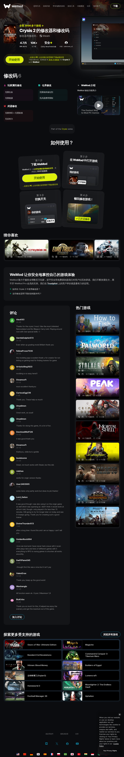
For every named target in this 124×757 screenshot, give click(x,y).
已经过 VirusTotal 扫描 (48, 46)
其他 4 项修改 (54, 60)
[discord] (46, 744)
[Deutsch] (31, 754)
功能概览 (80, 6)
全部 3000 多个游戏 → (31, 25)
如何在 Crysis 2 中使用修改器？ (26, 289)
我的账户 (96, 6)
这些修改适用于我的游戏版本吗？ (27, 293)
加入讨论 (17, 617)
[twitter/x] (57, 744)
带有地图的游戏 (59, 6)
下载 (115, 6)
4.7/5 (23, 43)
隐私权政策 (64, 734)
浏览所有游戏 (110, 634)
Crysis (64, 129)
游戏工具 (71, 6)
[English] (17, 754)
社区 (88, 6)
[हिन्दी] (85, 754)
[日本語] (72, 754)
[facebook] (67, 743)
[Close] (119, 714)
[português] (65, 754)
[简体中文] (24, 754)
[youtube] (77, 744)
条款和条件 (49, 734)
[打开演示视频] (98, 105)
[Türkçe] (79, 754)
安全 (47, 42)
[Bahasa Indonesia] (92, 754)
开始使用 (14, 59)
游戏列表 (46, 6)
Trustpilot (52, 283)
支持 (76, 734)
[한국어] (38, 754)
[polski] (58, 754)
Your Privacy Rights (110, 751)
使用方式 (36, 6)
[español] (45, 754)
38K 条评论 (23, 46)
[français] (51, 754)
